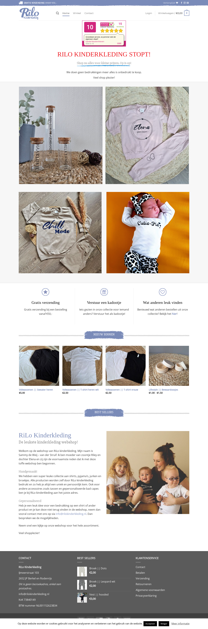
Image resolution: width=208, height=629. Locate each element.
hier (174, 314)
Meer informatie (180, 623)
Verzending (143, 578)
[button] (148, 13)
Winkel (77, 13)
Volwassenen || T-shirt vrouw (122, 389)
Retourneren (143, 584)
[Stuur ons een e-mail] (188, 3)
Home (65, 13)
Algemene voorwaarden (150, 590)
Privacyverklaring (146, 595)
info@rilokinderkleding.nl (71, 514)
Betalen (140, 573)
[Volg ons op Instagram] (185, 3)
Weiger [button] (164, 623)
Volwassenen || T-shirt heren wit (80, 389)
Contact (89, 13)
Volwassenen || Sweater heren (36, 389)
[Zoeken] (57, 13)
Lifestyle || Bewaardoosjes (163, 389)
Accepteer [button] (150, 623)
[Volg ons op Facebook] (181, 3)
